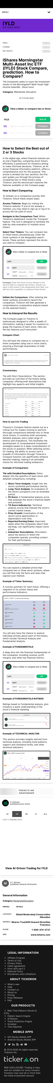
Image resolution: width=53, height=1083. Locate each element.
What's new (13, 984)
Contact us (13, 989)
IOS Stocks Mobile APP (19, 1037)
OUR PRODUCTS (23, 1005)
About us (12, 992)
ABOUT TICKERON (23, 979)
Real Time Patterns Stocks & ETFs (20, 1012)
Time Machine (14, 1026)
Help (9, 987)
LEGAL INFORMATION (23, 952)
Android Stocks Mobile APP (21, 1039)
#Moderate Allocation (25, 92)
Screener (12, 1024)
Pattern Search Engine (18, 1016)
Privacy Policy (14, 963)
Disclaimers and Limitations (21, 974)
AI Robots (12, 1018)
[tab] (7, 814)
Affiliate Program (16, 958)
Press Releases (15, 997)
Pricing (11, 995)
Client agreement (16, 966)
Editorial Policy (15, 971)
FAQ (9, 1000)
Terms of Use (14, 960)
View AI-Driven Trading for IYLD (26, 868)
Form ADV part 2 (16, 968)
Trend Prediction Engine (19, 1021)
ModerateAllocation (23, 900)
